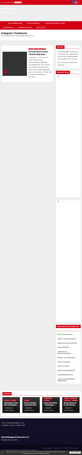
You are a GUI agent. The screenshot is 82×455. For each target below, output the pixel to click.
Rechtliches (41, 27)
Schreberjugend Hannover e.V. (15, 437)
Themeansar (33, 449)
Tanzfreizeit (67, 400)
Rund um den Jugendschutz (66, 370)
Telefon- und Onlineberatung (67, 338)
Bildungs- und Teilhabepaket (66, 357)
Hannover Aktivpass (64, 362)
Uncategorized (48, 398)
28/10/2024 (33, 57)
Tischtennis (42, 48)
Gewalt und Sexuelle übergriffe (67, 343)
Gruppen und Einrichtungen (55, 23)
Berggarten (74, 398)
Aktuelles (6, 400)
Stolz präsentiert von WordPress (9, 449)
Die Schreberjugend (15, 23)
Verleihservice (8, 27)
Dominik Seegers (44, 57)
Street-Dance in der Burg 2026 (70, 405)
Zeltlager (13, 400)
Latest (36, 48)
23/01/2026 (48, 407)
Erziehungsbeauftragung (65, 374)
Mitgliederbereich (33, 23)
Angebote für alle (25, 27)
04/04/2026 (28, 407)
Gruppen (31, 48)
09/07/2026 (8, 407)
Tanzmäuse (75, 400)
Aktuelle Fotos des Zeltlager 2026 (11, 405)
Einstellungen (75, 452)
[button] (76, 25)
